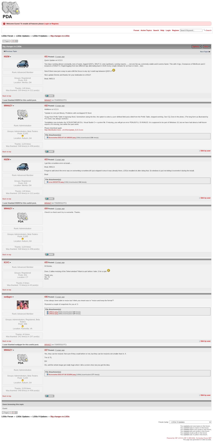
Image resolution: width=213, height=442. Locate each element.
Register (55, 24)
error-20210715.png (56, 182)
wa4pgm (8, 297)
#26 (46, 297)
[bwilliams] (23, 67)
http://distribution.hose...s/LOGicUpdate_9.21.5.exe (63, 130)
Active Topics (146, 30)
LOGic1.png (53, 312)
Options (195, 46)
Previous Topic (11, 51)
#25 (46, 262)
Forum (136, 30)
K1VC (6, 262)
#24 (46, 208)
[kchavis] (23, 308)
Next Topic (204, 51)
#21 (46, 56)
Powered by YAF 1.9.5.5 (175, 438)
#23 (46, 159)
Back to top (6, 96)
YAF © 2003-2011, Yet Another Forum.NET (197, 438)
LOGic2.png (53, 313)
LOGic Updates (23, 36)
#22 (46, 105)
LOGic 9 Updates (40, 36)
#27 (46, 350)
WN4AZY (8, 105)
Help (162, 30)
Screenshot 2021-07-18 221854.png (62, 374)
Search (156, 30)
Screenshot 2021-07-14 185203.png (62, 137)
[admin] (23, 120)
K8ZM (6, 56)
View (206, 46)
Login (46, 24)
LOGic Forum (7, 36)
